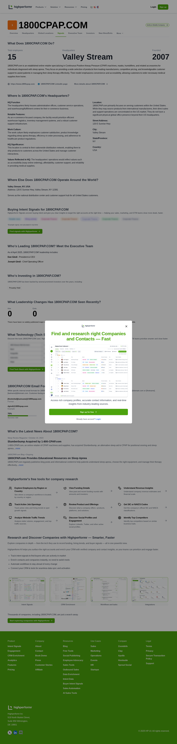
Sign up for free (87, 412)
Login (98, 419)
